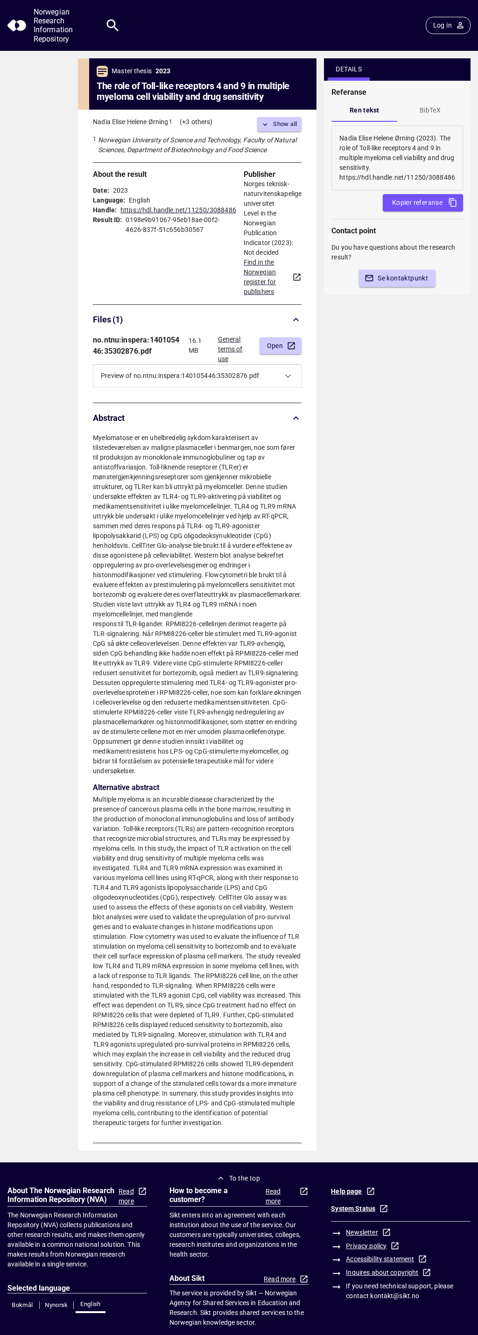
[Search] (113, 25)
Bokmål (22, 1304)
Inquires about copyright (382, 1272)
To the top (244, 1178)
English (90, 1303)
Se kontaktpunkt (403, 278)
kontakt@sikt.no (394, 1296)
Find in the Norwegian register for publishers (260, 277)
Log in (442, 25)
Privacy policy (366, 1246)
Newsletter (362, 1232)
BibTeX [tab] (430, 110)
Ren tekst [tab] (365, 110)
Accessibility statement (380, 1259)
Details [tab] (349, 69)
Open (275, 345)
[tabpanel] (397, 158)
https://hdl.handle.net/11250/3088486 (178, 210)
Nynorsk (56, 1304)
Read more (126, 1196)
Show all (285, 123)
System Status (353, 1208)
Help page (346, 1191)
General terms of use (230, 346)
